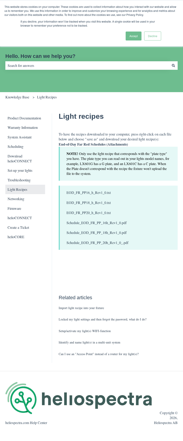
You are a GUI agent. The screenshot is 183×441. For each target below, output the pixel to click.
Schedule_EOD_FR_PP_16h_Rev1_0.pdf (97, 222)
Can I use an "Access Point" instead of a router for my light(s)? (99, 354)
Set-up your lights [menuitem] (20, 170)
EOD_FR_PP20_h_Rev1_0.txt (89, 212)
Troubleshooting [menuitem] (19, 180)
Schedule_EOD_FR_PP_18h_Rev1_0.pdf (97, 232)
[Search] (173, 65)
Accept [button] (133, 36)
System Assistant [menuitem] (19, 137)
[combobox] (87, 65)
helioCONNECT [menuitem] (20, 217)
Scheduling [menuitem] (15, 146)
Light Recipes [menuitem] (17, 189)
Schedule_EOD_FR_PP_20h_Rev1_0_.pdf (97, 242)
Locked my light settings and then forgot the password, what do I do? (102, 319)
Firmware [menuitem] (14, 208)
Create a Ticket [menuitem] (18, 227)
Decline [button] (152, 36)
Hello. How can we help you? (40, 56)
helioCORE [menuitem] (16, 236)
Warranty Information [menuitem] (23, 127)
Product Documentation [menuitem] (24, 118)
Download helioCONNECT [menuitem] (20, 158)
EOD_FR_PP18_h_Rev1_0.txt (89, 202)
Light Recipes (47, 97)
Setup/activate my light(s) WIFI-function (85, 331)
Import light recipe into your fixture (81, 308)
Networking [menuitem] (16, 198)
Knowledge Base (17, 97)
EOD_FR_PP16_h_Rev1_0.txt (89, 192)
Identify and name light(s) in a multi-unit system (89, 342)
